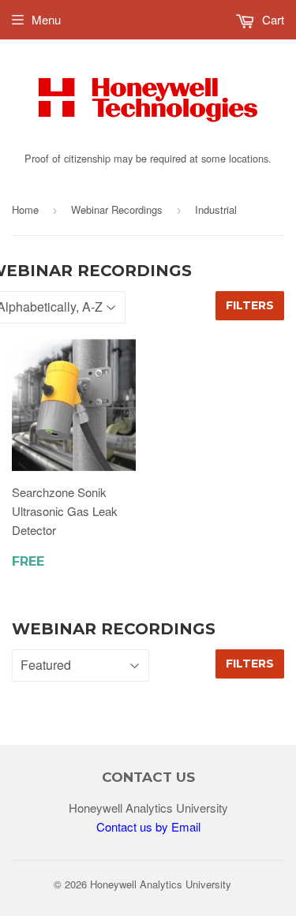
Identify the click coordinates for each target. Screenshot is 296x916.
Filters (250, 305)
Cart (271, 19)
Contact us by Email (148, 826)
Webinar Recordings (117, 209)
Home (25, 209)
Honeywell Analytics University (160, 884)
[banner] (148, 138)
